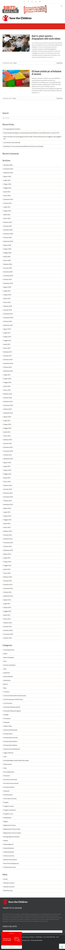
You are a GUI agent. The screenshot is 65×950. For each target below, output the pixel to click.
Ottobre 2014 (8, 455)
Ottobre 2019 (8, 279)
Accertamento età (9, 650)
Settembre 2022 (8, 172)
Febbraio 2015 (8, 439)
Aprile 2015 (7, 432)
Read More (59, 63)
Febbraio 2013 (8, 531)
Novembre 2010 (8, 634)
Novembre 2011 (8, 588)
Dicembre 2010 (8, 630)
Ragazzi (6, 821)
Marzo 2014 (7, 481)
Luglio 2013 (7, 512)
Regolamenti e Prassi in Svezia (12, 833)
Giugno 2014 (7, 470)
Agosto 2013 (7, 508)
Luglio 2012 (7, 558)
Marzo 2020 (7, 260)
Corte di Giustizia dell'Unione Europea (15, 695)
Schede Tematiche (9, 848)
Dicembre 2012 (8, 539)
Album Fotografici (9, 657)
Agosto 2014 (7, 462)
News (15, 63)
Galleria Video (8, 726)
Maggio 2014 (7, 474)
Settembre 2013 (8, 504)
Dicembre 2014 (8, 447)
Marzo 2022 (7, 195)
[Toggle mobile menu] (61, 6)
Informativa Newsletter (36, 940)
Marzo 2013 (7, 527)
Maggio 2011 (7, 611)
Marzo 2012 (7, 573)
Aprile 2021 (7, 214)
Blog (5, 688)
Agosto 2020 (7, 245)
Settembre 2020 (8, 241)
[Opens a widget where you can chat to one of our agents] (12, 940)
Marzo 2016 (7, 390)
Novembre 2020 (8, 233)
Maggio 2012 (7, 565)
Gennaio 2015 (8, 443)
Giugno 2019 (7, 294)
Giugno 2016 (7, 378)
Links (5, 756)
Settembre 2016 (8, 371)
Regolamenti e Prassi (10, 825)
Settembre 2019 (8, 283)
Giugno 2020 (7, 249)
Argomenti (7, 672)
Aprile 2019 (7, 298)
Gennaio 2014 (8, 489)
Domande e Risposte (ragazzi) (12, 711)
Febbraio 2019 (8, 306)
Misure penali (8, 764)
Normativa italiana (9, 787)
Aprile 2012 (7, 569)
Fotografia (7, 722)
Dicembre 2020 (8, 230)
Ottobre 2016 (8, 367)
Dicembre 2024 (8, 165)
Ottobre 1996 (8, 638)
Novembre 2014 (8, 451)
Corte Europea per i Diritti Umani (13, 699)
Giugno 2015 (7, 424)
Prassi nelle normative (10, 798)
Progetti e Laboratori (10, 810)
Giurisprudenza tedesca (10, 745)
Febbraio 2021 (8, 222)
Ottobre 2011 (8, 592)
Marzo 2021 (7, 218)
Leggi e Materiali (8, 753)
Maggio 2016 (7, 382)
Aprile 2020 (7, 256)
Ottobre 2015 (8, 409)
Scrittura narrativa (9, 856)
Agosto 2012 (7, 554)
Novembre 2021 (8, 199)
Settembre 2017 (8, 325)
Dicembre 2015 (8, 401)
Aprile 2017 (7, 344)
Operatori (6, 791)
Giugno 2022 (7, 184)
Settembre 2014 (8, 458)
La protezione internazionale (12, 142)
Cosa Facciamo (8, 703)
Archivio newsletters (10, 665)
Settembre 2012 (8, 550)
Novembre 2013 (8, 497)
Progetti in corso (8, 814)
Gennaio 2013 (8, 535)
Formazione (7, 718)
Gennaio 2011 (8, 626)
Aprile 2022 (7, 191)
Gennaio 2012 (8, 580)
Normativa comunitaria (10, 779)
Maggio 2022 (7, 188)
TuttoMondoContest (10, 867)
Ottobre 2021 (8, 203)
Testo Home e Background (11, 863)
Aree (5, 669)
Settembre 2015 (8, 413)
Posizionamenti (8, 794)
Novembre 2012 (8, 542)
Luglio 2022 (7, 180)
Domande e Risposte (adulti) (12, 707)
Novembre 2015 (8, 405)
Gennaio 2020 (8, 268)
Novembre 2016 (8, 363)
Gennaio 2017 (8, 355)
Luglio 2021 (7, 207)
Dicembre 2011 (8, 584)
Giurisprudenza (8, 733)
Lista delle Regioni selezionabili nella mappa (16, 760)
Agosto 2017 (7, 329)
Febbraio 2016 (8, 394)
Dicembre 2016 (8, 359)
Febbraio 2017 (8, 352)
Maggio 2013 (7, 519)
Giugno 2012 (7, 561)
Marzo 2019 (7, 302)
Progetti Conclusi (9, 806)
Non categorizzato (9, 772)
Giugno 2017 (7, 336)
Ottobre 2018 (8, 321)
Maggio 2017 (7, 340)
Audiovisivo (7, 680)
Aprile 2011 (7, 615)
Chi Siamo (6, 692)
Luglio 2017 (7, 333)
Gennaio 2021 (8, 226)
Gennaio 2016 (8, 397)
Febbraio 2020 (8, 264)
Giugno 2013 (7, 516)
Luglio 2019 (7, 291)
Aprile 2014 (7, 478)
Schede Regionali (8, 844)
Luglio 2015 (7, 420)
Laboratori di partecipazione (12, 749)
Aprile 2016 (7, 386)
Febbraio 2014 (8, 485)
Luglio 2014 (7, 466)
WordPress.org (8, 890)
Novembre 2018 (8, 317)
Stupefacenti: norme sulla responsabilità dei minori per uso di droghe (23, 146)
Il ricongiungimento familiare (12, 129)
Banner (6, 684)
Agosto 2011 (7, 600)
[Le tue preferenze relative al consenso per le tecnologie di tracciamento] (62, 947)
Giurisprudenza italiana (10, 741)
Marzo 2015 (7, 436)
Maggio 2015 (7, 428)
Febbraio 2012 (8, 577)
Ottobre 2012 (8, 546)
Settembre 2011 (8, 596)
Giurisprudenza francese (11, 737)
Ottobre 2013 (8, 500)
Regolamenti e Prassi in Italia (12, 829)
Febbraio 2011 (8, 622)
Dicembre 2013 (8, 493)
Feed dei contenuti (9, 883)
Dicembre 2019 (8, 272)
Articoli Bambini (8, 676)
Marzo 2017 (7, 348)
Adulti (5, 653)
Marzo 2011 (7, 619)
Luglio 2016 (7, 375)
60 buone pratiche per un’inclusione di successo (46, 72)
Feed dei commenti (9, 886)
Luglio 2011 (7, 603)
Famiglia (6, 714)
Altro (5, 661)
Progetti (6, 802)
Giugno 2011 (7, 607)
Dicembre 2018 (8, 314)
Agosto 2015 (7, 416)
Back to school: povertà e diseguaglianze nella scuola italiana (46, 37)
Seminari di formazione (10, 859)
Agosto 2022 (7, 176)
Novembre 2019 (8, 275)
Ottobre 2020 (8, 237)
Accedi (5, 879)
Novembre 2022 (8, 169)
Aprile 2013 (7, 523)
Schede (6, 840)
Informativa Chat (25, 940)
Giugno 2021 (7, 211)
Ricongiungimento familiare (12, 836)
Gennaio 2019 (8, 310)
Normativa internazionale (11, 783)
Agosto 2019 (7, 287)
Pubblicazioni (7, 817)
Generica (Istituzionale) (10, 730)
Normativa (7, 775)
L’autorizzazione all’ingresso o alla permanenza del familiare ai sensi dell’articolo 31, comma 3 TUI (31, 133)
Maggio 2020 (7, 252)
